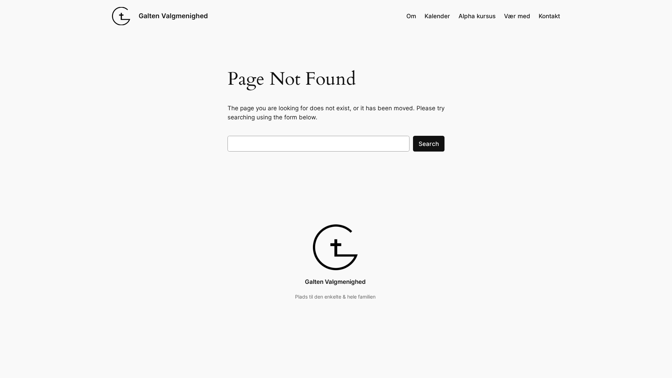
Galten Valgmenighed (173, 16)
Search (429, 143)
